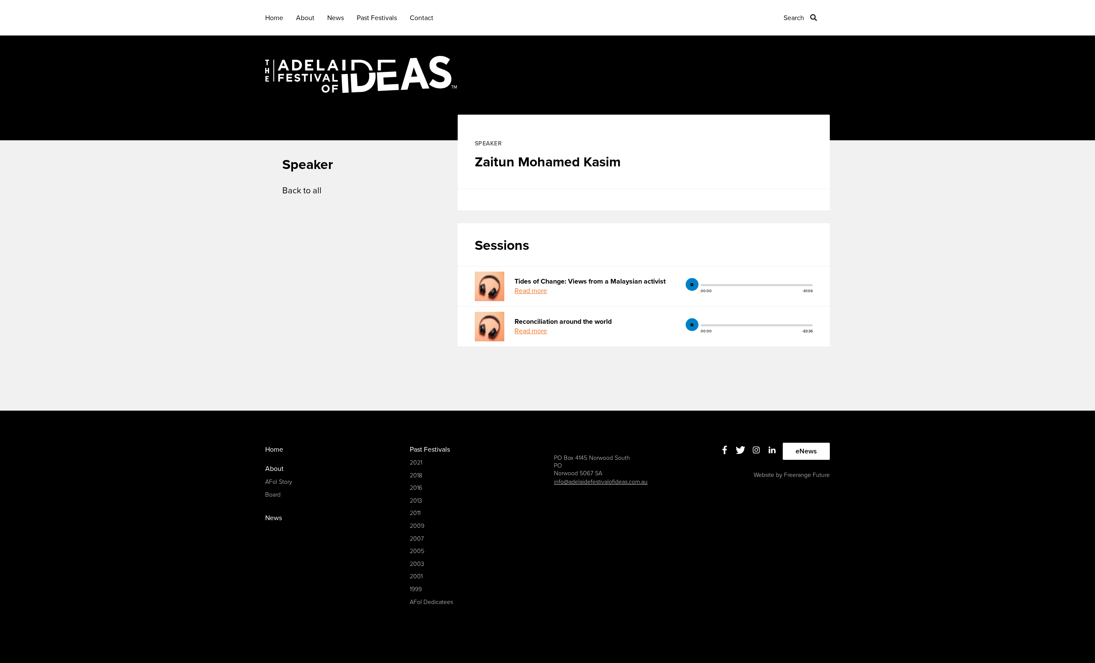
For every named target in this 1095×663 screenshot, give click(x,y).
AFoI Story (278, 481)
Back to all (302, 191)
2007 (417, 538)
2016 (416, 487)
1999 (416, 589)
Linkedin (772, 450)
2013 (416, 500)
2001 (416, 576)
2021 (416, 462)
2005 (417, 551)
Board (273, 494)
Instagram (756, 450)
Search (794, 18)
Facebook (724, 450)
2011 (415, 513)
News (335, 18)
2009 (417, 526)
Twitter (740, 450)
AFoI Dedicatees (431, 602)
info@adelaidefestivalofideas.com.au (601, 481)
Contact (421, 18)
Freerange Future (807, 475)
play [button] (692, 284)
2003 (417, 564)
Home (274, 18)
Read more (531, 291)
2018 (416, 475)
